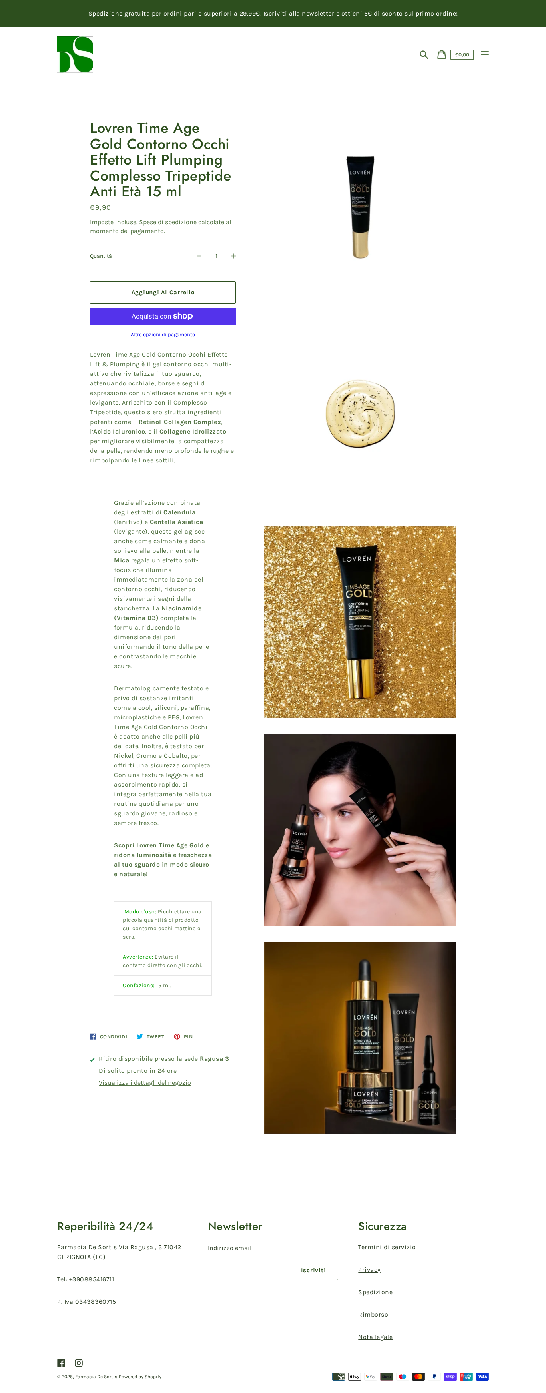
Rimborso (373, 1314)
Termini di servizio (387, 1247)
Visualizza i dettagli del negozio (145, 1082)
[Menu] (485, 55)
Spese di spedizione (168, 222)
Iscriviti (313, 1270)
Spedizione (375, 1292)
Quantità (101, 256)
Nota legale (375, 1337)
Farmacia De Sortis (96, 1376)
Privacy (369, 1269)
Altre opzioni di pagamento (163, 334)
